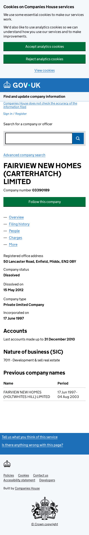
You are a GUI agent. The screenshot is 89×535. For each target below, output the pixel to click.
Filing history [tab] (19, 224)
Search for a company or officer (27, 124)
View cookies (44, 70)
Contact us (40, 475)
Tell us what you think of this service (30, 437)
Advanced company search (24, 155)
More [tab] (13, 244)
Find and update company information (34, 96)
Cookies (23, 475)
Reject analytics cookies (44, 59)
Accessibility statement (19, 480)
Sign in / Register (15, 114)
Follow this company (45, 202)
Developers (47, 480)
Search (78, 138)
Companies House (27, 488)
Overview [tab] (16, 217)
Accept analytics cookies (44, 46)
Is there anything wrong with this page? (32, 445)
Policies (8, 475)
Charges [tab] (15, 237)
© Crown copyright (44, 524)
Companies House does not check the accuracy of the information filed (40, 105)
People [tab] (14, 231)
